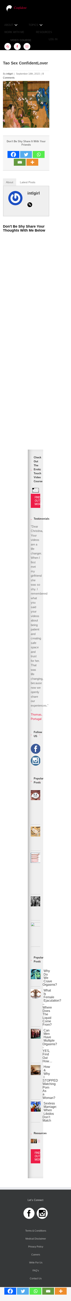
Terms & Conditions (35, 1230)
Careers (35, 1254)
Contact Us (36, 1278)
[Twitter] (23, 1291)
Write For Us (35, 1262)
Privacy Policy (35, 1246)
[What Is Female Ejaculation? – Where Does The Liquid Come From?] (35, 1007)
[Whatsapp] (35, 1291)
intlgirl (9, 73)
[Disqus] (26, 285)
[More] (61, 1291)
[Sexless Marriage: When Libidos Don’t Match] (35, 1112)
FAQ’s (36, 1270)
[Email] (48, 1291)
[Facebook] (10, 1291)
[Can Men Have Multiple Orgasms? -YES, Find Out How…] (35, 1046)
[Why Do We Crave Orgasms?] (35, 977)
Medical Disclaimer (35, 1238)
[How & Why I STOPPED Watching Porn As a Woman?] (35, 1082)
